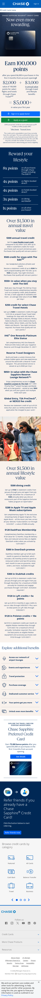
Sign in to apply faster (25, 113)
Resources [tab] (21, 949)
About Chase (15, 958)
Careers (25, 960)
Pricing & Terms (25, 129)
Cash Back (11, 877)
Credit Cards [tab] (21, 934)
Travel (12, 891)
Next (28, 900)
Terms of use (19, 963)
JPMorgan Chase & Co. (12, 960)
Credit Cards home (9, 10)
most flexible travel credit (23, 242)
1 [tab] (16, 899)
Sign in (37, 4)
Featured (11, 863)
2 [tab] (20, 899)
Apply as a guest (27, 120)
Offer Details (15, 129)
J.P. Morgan (26, 958)
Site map (16, 966)
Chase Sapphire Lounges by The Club (19, 382)
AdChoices (24, 966)
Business (30, 891)
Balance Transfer (29, 877)
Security (9, 963)
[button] (39, 982)
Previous (12, 900)
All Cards (30, 863)
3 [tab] (24, 899)
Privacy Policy (7, 995)
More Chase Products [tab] (21, 941)
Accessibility (30, 963)
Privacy (33, 960)
